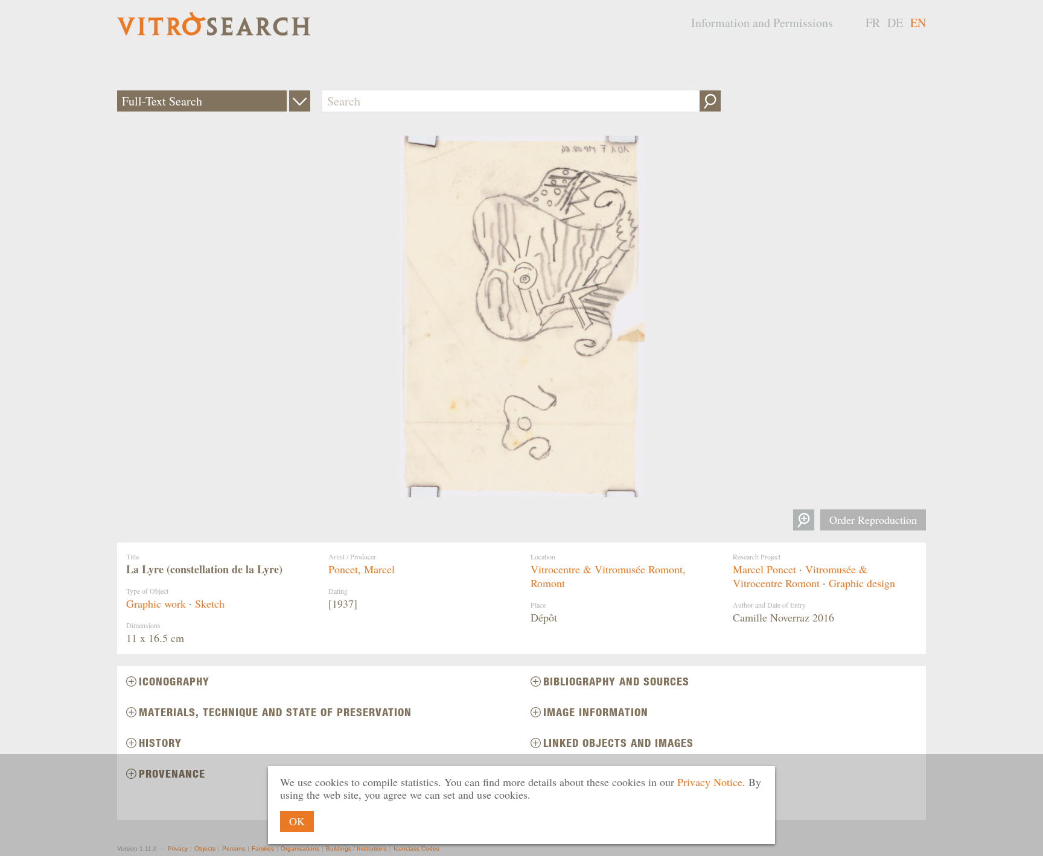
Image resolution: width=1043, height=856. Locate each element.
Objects (204, 848)
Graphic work (156, 603)
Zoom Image (803, 519)
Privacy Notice (709, 782)
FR (873, 22)
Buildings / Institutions (356, 848)
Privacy (178, 848)
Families (263, 848)
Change (299, 101)
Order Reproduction (873, 519)
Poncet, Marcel (361, 569)
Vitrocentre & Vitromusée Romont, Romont (608, 576)
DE (895, 22)
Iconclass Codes (416, 848)
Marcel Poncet (764, 569)
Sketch (210, 603)
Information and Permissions (762, 22)
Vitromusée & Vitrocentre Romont (800, 576)
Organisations (300, 848)
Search (710, 101)
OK (297, 821)
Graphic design (862, 583)
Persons (233, 848)
